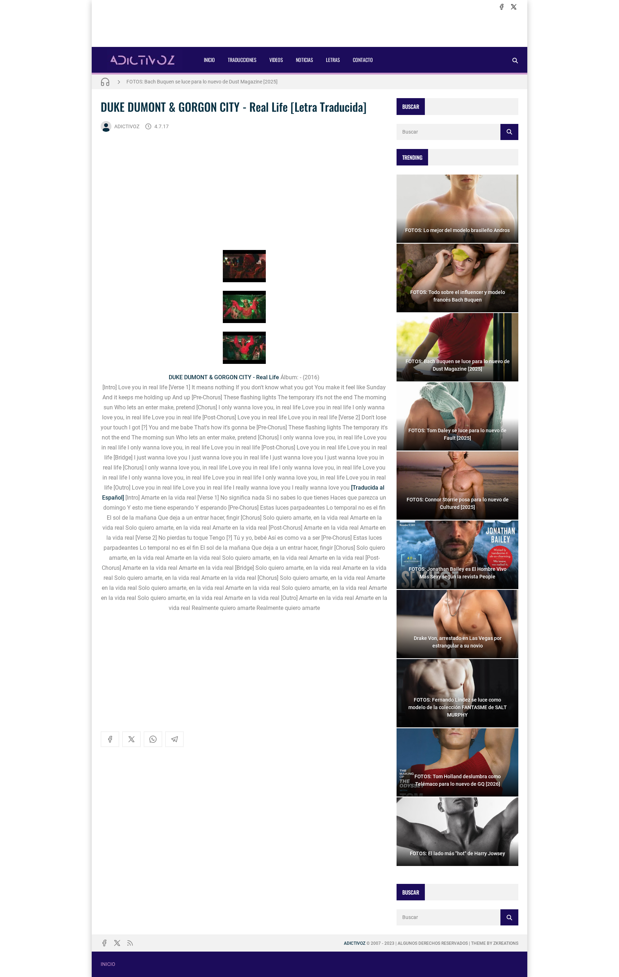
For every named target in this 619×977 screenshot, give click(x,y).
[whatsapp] (153, 739)
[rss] (130, 943)
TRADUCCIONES (242, 59)
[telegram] (174, 739)
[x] (513, 7)
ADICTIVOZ (126, 126)
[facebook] (501, 7)
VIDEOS (276, 59)
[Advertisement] (309, 29)
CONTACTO (363, 59)
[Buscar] (515, 60)
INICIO (209, 59)
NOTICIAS (304, 59)
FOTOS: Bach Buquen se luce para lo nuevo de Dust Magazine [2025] (202, 82)
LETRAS (333, 59)
